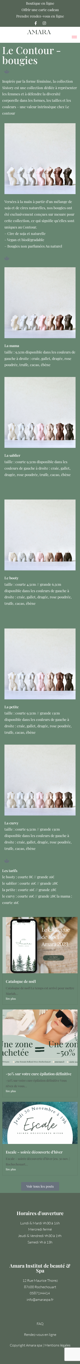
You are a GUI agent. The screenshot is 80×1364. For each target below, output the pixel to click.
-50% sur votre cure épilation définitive (38, 1073)
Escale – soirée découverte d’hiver (34, 1151)
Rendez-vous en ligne (40, 1334)
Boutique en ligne (40, 3)
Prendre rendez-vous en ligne (40, 16)
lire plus (11, 998)
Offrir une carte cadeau (40, 9)
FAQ (40, 1323)
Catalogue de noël (21, 981)
